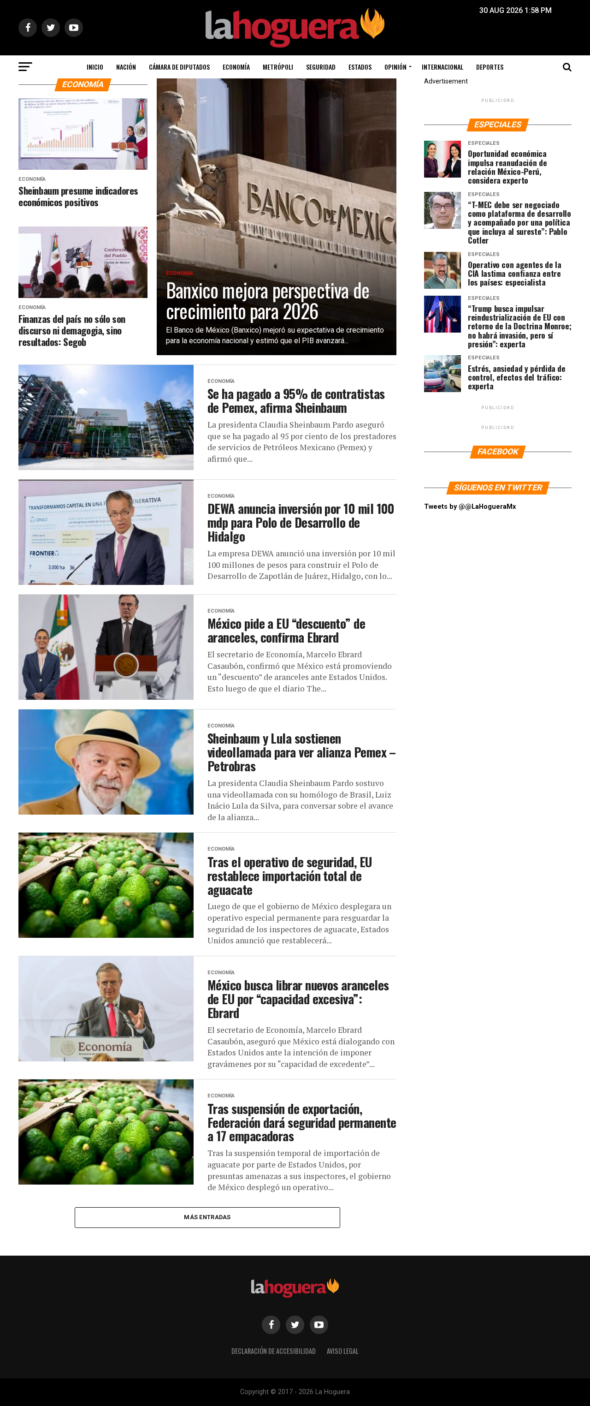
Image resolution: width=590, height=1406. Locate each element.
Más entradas (207, 1217)
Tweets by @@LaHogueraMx (470, 507)
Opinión (395, 66)
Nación (126, 66)
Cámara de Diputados (179, 66)
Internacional (442, 66)
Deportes (489, 66)
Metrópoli (278, 66)
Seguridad (321, 66)
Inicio (95, 66)
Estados (360, 66)
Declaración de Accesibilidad (273, 1351)
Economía (236, 66)
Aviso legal (343, 1351)
